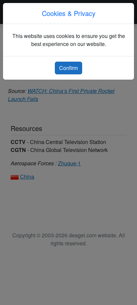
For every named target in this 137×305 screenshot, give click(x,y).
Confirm (68, 68)
